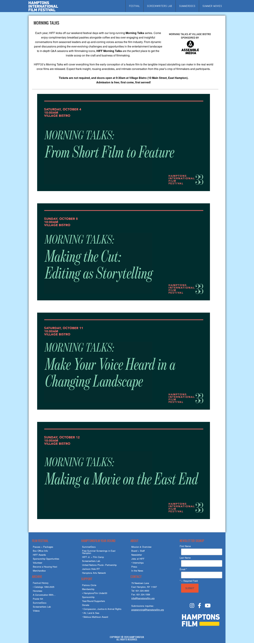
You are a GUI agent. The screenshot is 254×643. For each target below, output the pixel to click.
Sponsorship (88, 597)
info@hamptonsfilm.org (142, 598)
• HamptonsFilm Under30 (94, 593)
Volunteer (37, 562)
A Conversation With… (44, 594)
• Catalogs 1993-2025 (43, 586)
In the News (137, 570)
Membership (88, 589)
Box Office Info (40, 550)
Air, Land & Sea (91, 613)
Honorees (37, 590)
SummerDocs (39, 602)
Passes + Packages (43, 546)
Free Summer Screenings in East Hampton (98, 552)
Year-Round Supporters (93, 601)
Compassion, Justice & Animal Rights (102, 609)
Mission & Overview (141, 546)
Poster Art (38, 598)
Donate (85, 605)
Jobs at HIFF (137, 558)
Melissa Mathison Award (95, 616)
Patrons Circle (89, 585)
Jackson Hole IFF (91, 569)
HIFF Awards (39, 554)
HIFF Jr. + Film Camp (93, 557)
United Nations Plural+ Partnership (99, 565)
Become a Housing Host (45, 566)
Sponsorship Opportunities (46, 558)
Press (134, 566)
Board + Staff (138, 550)
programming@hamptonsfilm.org (147, 609)
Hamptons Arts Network (94, 572)
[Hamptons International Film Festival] (43, 11)
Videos (36, 610)
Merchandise (39, 570)
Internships (138, 562)
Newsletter (136, 554)
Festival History (41, 582)
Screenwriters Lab (42, 606)
